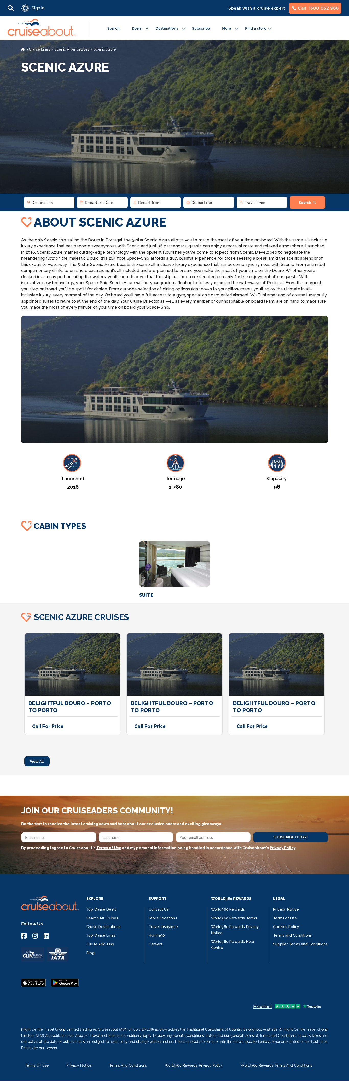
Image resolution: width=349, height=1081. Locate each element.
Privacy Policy (282, 848)
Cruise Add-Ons (100, 944)
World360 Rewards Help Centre (232, 945)
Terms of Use (108, 848)
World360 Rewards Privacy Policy (194, 1065)
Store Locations (163, 918)
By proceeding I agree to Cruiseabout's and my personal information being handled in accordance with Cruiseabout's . (158, 848)
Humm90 (157, 935)
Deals (137, 28)
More (226, 28)
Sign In (38, 8)
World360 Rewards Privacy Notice (235, 930)
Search (113, 28)
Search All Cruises (102, 918)
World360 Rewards (228, 909)
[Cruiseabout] (41, 34)
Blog (90, 953)
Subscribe (201, 28)
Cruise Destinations (103, 927)
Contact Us (159, 909)
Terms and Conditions (292, 935)
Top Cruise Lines (100, 935)
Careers (155, 944)
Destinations (167, 28)
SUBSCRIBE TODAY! (290, 837)
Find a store (255, 28)
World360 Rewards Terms (234, 918)
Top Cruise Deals (101, 909)
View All (37, 761)
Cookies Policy (286, 927)
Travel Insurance (163, 927)
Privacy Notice (286, 909)
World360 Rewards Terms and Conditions (276, 1065)
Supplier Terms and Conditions (300, 944)
